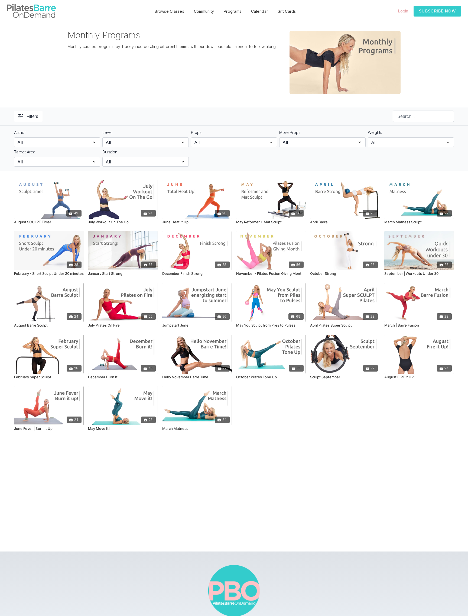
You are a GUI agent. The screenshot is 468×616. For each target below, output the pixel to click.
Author (20, 132)
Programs (232, 11)
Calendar (259, 11)
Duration (109, 152)
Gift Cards (287, 11)
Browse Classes (169, 11)
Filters (32, 116)
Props (196, 132)
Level (107, 132)
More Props (289, 132)
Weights (375, 132)
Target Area (24, 152)
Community (204, 11)
